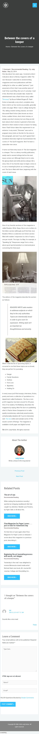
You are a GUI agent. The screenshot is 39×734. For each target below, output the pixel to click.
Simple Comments (27, 698)
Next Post (19, 476)
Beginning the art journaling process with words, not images (18, 555)
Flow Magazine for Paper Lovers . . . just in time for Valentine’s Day (18, 524)
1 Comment (6, 69)
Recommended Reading (20, 69)
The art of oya (9, 495)
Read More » (12, 516)
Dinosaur (6, 99)
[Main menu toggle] (35, 5)
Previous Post (19, 471)
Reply (35, 625)
